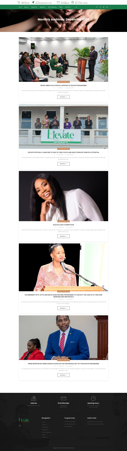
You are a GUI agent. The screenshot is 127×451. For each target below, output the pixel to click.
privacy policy (120, 447)
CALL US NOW (23, 1)
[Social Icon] (97, 7)
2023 (64, 22)
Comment (70, 227)
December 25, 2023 (62, 148)
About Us (26, 7)
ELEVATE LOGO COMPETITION (63, 225)
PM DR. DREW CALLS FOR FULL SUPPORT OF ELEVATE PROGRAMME (63, 85)
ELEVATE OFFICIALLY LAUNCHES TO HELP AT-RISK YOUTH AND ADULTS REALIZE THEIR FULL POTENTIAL (63, 152)
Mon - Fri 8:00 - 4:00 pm (81, 3)
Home (20, 7)
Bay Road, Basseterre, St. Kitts (44, 3)
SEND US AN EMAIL (64, 1)
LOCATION (37, 1)
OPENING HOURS (78, 1)
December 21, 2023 (62, 221)
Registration (42, 7)
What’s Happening (52, 7)
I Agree (93, 447)
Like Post (60, 88)
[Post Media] (63, 59)
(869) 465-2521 (25, 3)
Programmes (34, 7)
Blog (60, 22)
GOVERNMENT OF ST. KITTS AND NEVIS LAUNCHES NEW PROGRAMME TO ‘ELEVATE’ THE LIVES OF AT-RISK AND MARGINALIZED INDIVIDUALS (63, 296)
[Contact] (19, 2)
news (68, 81)
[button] (124, 447)
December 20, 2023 (62, 291)
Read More (62, 97)
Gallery (60, 7)
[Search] (76, 7)
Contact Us (67, 7)
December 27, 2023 (62, 81)
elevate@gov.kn (65, 3)
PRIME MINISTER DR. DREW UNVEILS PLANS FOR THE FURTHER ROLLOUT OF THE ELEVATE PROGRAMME (63, 364)
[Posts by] (54, 88)
